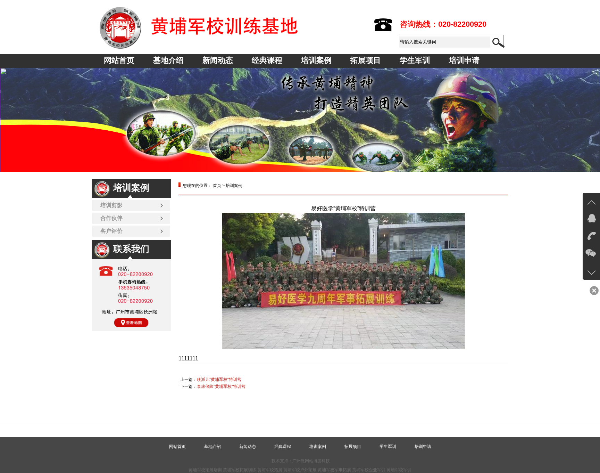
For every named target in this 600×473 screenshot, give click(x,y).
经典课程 (267, 60)
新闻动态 (217, 60)
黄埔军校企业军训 (368, 469)
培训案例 (316, 60)
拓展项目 (365, 60)
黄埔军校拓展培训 (205, 469)
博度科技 (321, 460)
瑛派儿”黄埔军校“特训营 (219, 379)
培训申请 (464, 60)
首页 (217, 185)
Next (588, 120)
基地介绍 (168, 60)
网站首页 (119, 60)
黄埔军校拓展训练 (239, 469)
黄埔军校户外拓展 (300, 469)
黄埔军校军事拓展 (334, 469)
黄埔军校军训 (398, 469)
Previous (12, 120)
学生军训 (415, 60)
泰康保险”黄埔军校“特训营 (221, 386)
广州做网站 (302, 460)
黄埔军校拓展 (269, 469)
